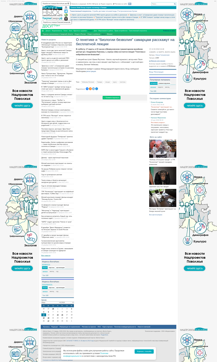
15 (58, 315)
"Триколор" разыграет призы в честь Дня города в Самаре (117, 17)
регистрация (91, 71)
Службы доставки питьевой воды (104, 11)
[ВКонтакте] (87, 88)
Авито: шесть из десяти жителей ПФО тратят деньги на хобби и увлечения (100, 15)
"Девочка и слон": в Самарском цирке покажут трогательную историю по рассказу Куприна (57, 68)
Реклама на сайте (121, 4)
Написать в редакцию (79, 4)
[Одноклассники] (90, 88)
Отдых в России (80, 34)
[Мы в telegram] (66, 11)
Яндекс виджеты (106, 4)
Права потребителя (120, 31)
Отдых (57, 25)
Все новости (45, 255)
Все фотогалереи (155, 215)
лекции (107, 82)
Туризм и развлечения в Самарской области (58, 34)
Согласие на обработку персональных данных (58, 360)
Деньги (48, 31)
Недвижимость (57, 31)
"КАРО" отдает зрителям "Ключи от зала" (56, 222)
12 (44, 315)
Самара (99, 82)
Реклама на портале (89, 327)
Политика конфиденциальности (125, 327)
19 (44, 318)
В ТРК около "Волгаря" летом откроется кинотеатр (115, 19)
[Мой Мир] (96, 88)
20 (48, 318)
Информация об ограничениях (70, 327)
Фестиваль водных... (158, 122)
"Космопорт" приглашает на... (162, 107)
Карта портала (107, 327)
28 (53, 309)
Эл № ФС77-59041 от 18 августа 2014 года (80, 341)
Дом (95, 31)
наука (115, 82)
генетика (122, 82)
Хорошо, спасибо (144, 351)
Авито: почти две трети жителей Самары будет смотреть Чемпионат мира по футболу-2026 (56, 52)
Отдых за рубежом (93, 34)
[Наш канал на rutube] (66, 15)
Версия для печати (158, 61)
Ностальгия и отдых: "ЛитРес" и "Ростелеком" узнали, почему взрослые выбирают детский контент (56, 102)
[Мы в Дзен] (66, 19)
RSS (90, 4)
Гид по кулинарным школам (51, 174)
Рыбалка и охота (169, 31)
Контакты (46, 327)
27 (48, 321)
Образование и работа (105, 31)
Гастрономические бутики (127, 11)
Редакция (54, 327)
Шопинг (110, 34)
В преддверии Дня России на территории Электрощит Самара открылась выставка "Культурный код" (56, 45)
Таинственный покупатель (138, 31)
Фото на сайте (156, 137)
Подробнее (104, 335)
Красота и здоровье (80, 31)
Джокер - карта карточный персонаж (54, 158)
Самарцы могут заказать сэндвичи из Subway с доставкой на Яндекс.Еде (97, 8)
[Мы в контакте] (66, 7)
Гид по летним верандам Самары (53, 186)
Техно (65, 31)
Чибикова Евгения (88, 82)
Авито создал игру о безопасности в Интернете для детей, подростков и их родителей (55, 123)
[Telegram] (93, 88)
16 (62, 315)
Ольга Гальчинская (163, 55)
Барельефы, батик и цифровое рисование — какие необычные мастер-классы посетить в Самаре (57, 144)
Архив (96, 4)
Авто (70, 31)
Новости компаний (144, 327)
